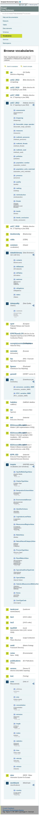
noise (12, 653)
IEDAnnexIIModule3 (16, 433)
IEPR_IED (14, 455)
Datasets (5, 21)
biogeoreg (19, 118)
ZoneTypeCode (19, 600)
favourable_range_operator (19, 124)
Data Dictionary (18, 13)
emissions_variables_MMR (19, 387)
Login (22, 4)
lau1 (12, 617)
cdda (12, 239)
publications (15, 661)
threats (18, 201)
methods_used (19, 150)
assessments (19, 110)
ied (11, 417)
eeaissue (19, 279)
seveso (13, 668)
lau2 (12, 622)
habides (13, 402)
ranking (18, 188)
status (18, 294)
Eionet (11, 13)
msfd (12, 645)
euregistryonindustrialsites (16, 343)
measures (19, 131)
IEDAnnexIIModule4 (16, 445)
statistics (19, 741)
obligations (19, 288)
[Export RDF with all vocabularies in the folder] (33, 105)
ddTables (19, 273)
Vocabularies (7, 36)
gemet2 (13, 374)
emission (19, 714)
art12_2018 (14, 87)
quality (18, 182)
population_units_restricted (19, 169)
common (14, 245)
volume (18, 766)
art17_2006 (14, 95)
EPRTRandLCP (16, 334)
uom (12, 682)
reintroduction (19, 195)
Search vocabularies (12, 66)
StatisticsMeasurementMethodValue (19, 584)
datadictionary (16, 253)
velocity (18, 758)
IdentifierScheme (19, 509)
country (18, 790)
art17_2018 (14, 226)
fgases (13, 366)
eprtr (12, 324)
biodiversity (15, 234)
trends (18, 211)
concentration (19, 705)
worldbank (14, 783)
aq (11, 72)
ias (11, 410)
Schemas (6, 32)
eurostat (13, 351)
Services (5, 39)
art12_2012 (14, 80)
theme (18, 593)
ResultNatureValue (19, 558)
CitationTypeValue (19, 481)
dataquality (14, 303)
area (17, 697)
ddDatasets (19, 266)
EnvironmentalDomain (19, 500)
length (18, 723)
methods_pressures (19, 137)
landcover (14, 609)
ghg (12, 379)
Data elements (7, 28)
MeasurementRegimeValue (19, 524)
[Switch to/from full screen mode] (26, 5)
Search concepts (27, 66)
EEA (11, 2)
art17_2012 (14, 103)
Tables (5, 25)
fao (11, 359)
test (11, 676)
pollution (19, 156)
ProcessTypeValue (19, 550)
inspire (13, 464)
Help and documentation (10, 17)
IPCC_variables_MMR (19, 393)
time (17, 750)
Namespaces (7, 43)
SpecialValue (19, 577)
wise (12, 775)
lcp (11, 638)
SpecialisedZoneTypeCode (19, 570)
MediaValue (19, 535)
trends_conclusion (19, 217)
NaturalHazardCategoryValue (19, 541)
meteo (18, 733)
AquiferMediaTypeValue (19, 472)
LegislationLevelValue (19, 516)
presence (19, 175)
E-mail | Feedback (8, 808)
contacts (19, 260)
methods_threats (19, 143)
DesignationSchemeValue (19, 490)
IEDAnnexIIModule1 (16, 425)
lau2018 (13, 628)
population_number (19, 163)
